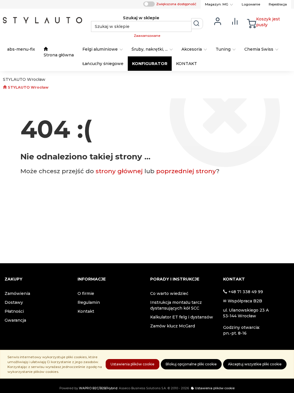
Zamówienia (17, 293)
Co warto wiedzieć (169, 293)
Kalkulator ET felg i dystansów (181, 317)
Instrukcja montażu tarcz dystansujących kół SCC (176, 305)
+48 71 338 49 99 (245, 291)
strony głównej (119, 171)
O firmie (86, 293)
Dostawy (14, 302)
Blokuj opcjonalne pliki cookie (191, 364)
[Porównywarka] (235, 21)
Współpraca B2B (245, 301)
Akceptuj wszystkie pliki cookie (255, 364)
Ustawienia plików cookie (132, 364)
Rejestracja (278, 4)
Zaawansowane (147, 36)
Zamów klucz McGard (172, 326)
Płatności (14, 311)
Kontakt (86, 311)
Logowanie (251, 4)
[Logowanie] (217, 21)
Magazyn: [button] (216, 4)
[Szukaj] (197, 23)
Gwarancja (15, 320)
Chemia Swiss (259, 49)
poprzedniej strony (186, 171)
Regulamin (89, 302)
